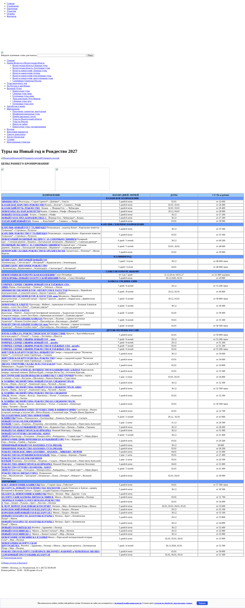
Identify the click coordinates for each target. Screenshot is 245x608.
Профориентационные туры (26, 114)
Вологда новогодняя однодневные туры (31, 75)
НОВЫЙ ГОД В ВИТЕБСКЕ (16, 527)
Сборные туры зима (22, 93)
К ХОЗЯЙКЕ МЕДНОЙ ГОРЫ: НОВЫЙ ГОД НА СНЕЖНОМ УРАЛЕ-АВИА (42, 387)
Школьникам (13, 109)
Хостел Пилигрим (15, 137)
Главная (10, 3)
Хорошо (202, 603)
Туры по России (20, 121)
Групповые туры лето (22, 104)
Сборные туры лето (21, 101)
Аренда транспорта (16, 134)
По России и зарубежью (18, 86)
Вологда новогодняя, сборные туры (29, 70)
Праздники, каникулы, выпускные (29, 111)
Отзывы (11, 13)
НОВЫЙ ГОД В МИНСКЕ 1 (16, 531)
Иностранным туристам (18, 142)
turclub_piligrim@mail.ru (12, 560)
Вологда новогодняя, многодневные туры (32, 78)
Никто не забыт (20, 124)
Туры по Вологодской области (27, 119)
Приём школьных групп (24, 116)
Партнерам (12, 8)
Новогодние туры (21, 91)
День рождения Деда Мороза (26, 98)
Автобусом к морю (16, 106)
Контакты (11, 16)
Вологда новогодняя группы (26, 73)
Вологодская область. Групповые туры (31, 68)
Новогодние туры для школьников (29, 126)
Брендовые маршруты (17, 132)
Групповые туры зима (23, 96)
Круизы (10, 129)
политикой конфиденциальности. (128, 603)
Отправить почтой (50, 158)
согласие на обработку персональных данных (173, 603)
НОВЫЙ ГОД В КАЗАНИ (15, 214)
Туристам (11, 11)
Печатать (16, 158)
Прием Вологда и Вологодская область (26, 63)
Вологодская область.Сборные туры (29, 65)
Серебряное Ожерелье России (26, 81)
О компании (13, 6)
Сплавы (10, 139)
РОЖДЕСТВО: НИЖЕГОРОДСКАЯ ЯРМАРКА (27, 464)
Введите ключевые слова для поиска (19, 55)
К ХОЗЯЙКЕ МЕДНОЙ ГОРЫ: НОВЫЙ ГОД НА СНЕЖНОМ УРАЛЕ (38, 381)
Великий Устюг (14, 88)
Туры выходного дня (17, 83)
